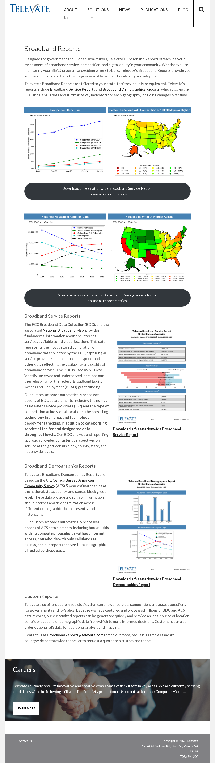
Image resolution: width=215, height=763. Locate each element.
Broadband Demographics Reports (131, 89)
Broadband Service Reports (72, 89)
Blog (183, 9)
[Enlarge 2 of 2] (185, 111)
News (124, 9)
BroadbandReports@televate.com (75, 635)
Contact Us (24, 741)
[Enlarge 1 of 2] (101, 111)
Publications (154, 9)
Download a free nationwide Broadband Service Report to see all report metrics (107, 191)
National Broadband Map (63, 330)
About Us (70, 13)
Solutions (98, 9)
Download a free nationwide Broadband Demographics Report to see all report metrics (107, 298)
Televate (29, 9)
